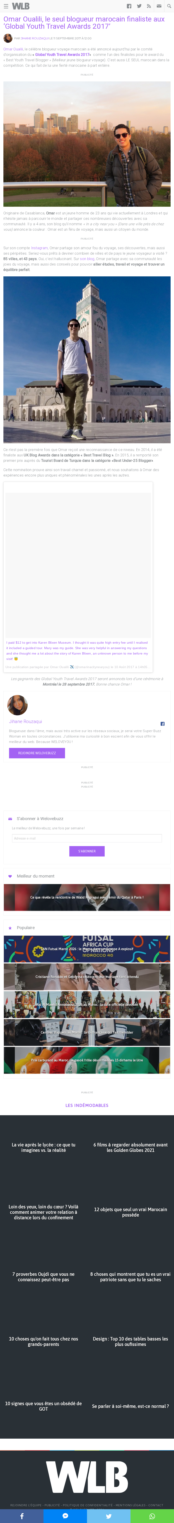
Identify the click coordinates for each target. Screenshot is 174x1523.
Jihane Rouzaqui (35, 38)
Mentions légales (130, 1505)
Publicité (52, 1505)
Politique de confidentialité (88, 1505)
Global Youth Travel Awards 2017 (62, 54)
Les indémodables (87, 1105)
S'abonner (87, 851)
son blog (87, 259)
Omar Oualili (13, 49)
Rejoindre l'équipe (26, 1505)
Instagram (39, 248)
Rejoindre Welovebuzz (37, 753)
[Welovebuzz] (20, 6)
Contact (156, 1505)
